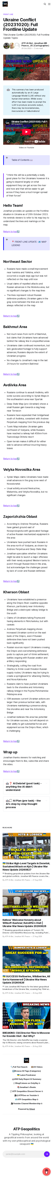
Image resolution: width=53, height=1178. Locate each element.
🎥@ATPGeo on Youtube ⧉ (26, 1095)
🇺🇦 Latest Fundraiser (26, 1075)
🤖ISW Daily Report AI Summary (26, 1079)
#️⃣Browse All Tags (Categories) (26, 1071)
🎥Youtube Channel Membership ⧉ (26, 1103)
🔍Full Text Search (19, 1067)
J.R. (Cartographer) (39, 45)
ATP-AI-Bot (27, 43)
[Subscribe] (47, 1154)
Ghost (32, 1109)
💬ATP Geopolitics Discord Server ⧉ (26, 1091)
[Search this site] (45, 4)
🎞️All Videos (37, 1067)
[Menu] (49, 4)
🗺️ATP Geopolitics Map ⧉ (26, 1099)
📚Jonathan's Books (26, 1087)
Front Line (8, 14)
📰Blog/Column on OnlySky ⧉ (26, 1083)
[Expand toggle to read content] (46, 783)
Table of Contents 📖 (22, 160)
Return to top (10, 231)
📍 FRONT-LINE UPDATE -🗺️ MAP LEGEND (29, 244)
